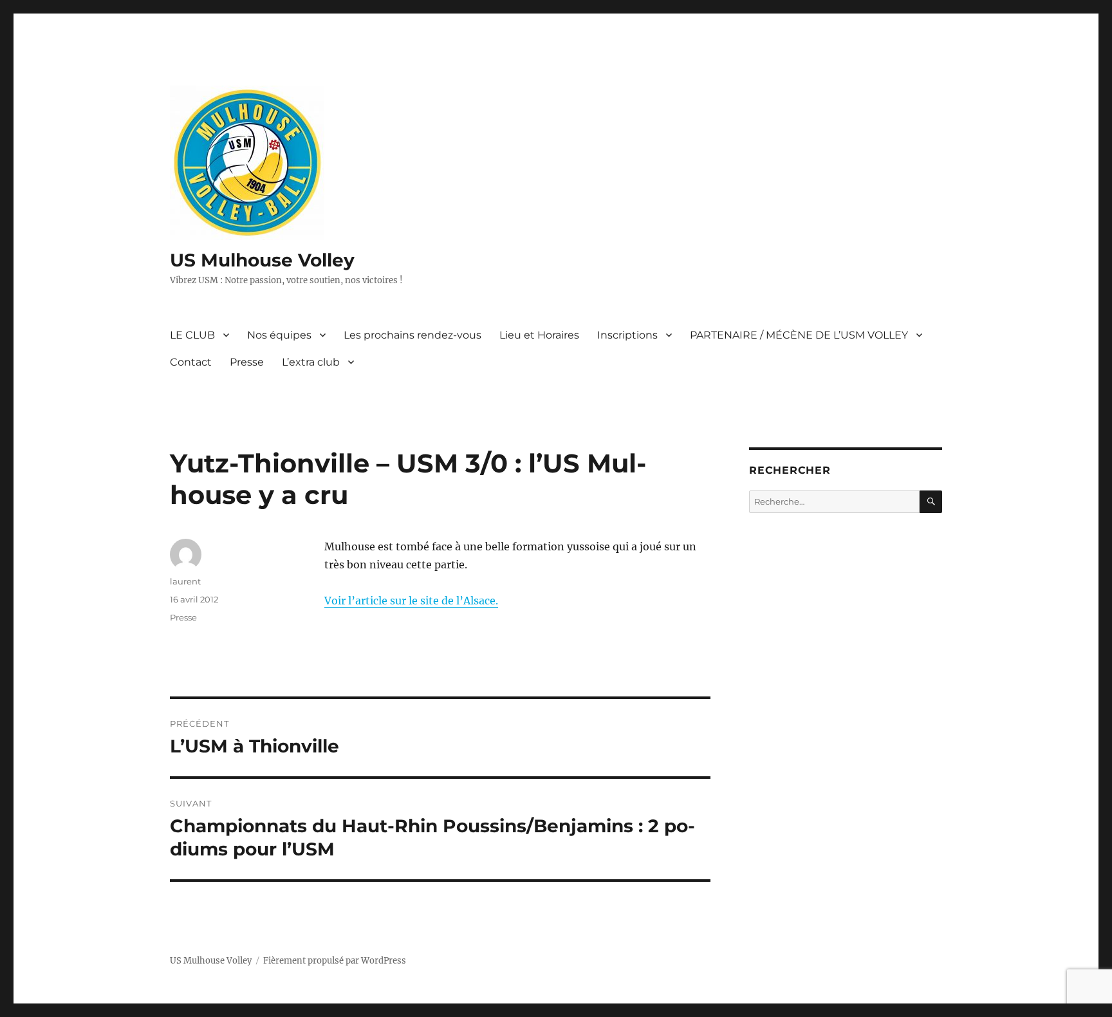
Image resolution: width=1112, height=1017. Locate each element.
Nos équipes (279, 335)
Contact (191, 362)
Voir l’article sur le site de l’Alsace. (411, 600)
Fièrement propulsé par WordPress (334, 960)
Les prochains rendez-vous (412, 335)
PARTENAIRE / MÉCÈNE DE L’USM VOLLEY (799, 335)
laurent (185, 581)
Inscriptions (627, 335)
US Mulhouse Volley (262, 260)
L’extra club (311, 362)
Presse (247, 362)
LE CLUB (192, 335)
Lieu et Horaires (539, 335)
